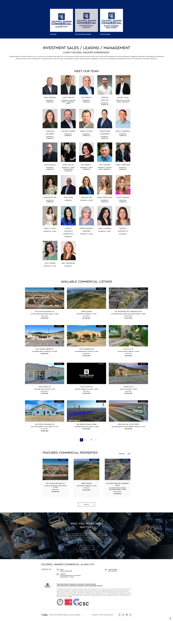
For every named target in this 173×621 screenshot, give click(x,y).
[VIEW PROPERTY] (44, 302)
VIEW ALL (86, 504)
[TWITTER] (130, 614)
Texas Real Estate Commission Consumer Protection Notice (76, 584)
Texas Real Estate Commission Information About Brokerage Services (80, 585)
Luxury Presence (75, 614)
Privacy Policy (108, 614)
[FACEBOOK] (119, 614)
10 (91, 439)
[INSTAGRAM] (123, 614)
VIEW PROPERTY (44, 303)
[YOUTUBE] (126, 614)
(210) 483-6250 (112, 571)
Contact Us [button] (86, 547)
